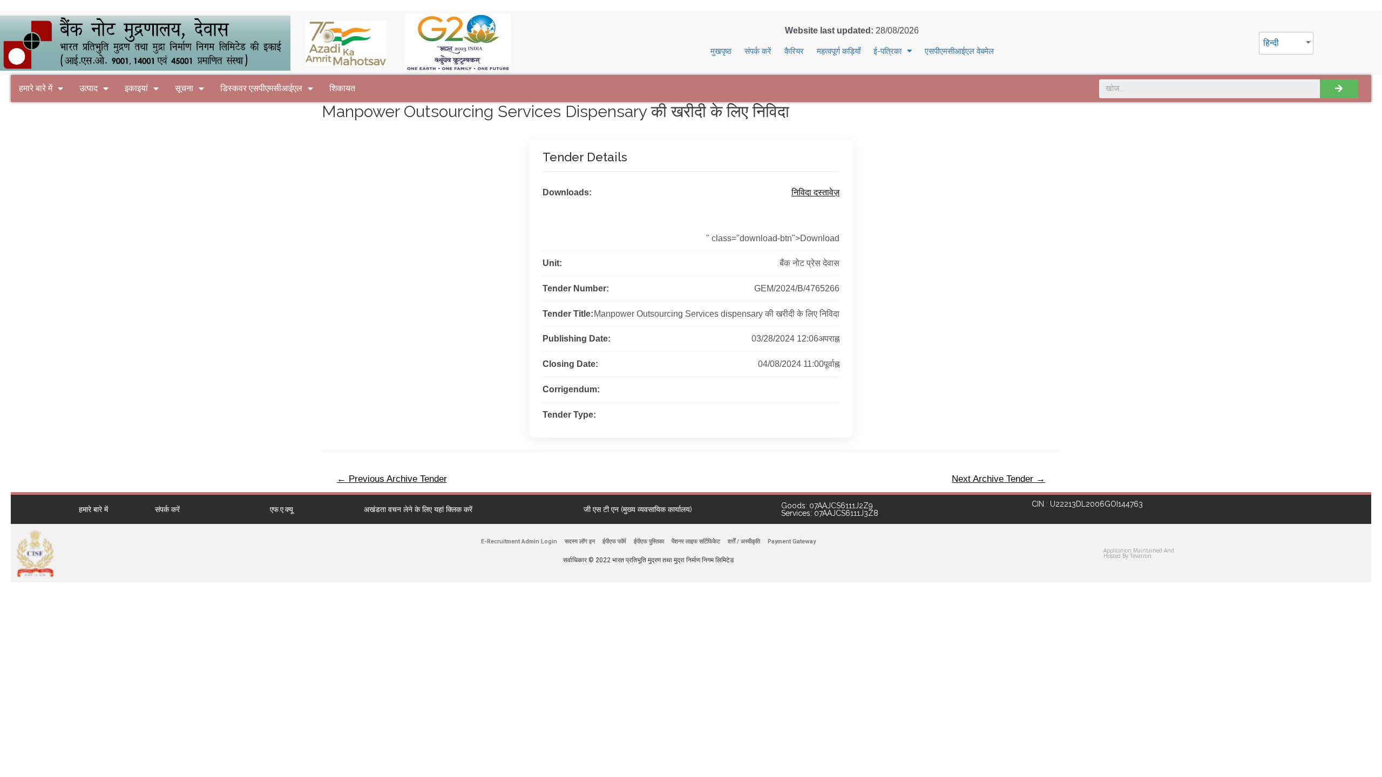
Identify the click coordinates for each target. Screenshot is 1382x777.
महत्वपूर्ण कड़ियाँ (839, 51)
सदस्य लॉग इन (580, 541)
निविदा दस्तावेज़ (815, 192)
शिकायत (342, 88)
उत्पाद (88, 88)
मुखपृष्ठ (720, 51)
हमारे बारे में (35, 88)
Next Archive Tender (998, 479)
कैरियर (794, 51)
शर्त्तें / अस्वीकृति (744, 541)
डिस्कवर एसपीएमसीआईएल (261, 88)
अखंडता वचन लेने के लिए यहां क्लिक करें (418, 509)
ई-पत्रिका (887, 51)
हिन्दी (1271, 42)
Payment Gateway (792, 541)
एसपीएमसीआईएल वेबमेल (959, 51)
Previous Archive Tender (392, 479)
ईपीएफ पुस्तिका (649, 541)
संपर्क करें (757, 51)
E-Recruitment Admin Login (519, 541)
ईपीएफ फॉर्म (614, 541)
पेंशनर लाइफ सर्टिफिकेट (696, 541)
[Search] (1339, 88)
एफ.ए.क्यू (281, 509)
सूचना (184, 88)
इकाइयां (136, 88)
